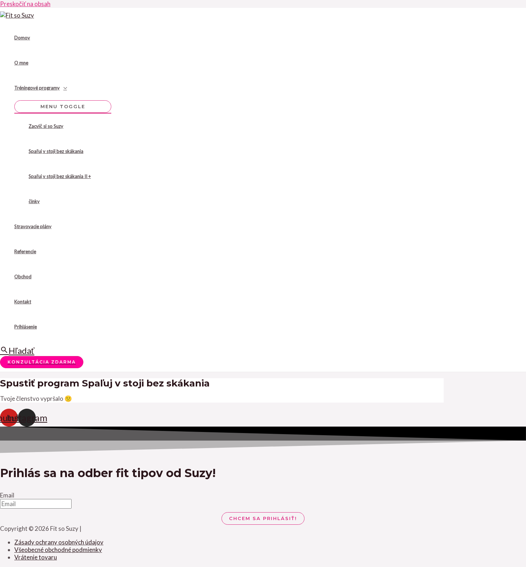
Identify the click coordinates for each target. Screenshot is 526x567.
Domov (22, 37)
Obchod (22, 276)
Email (7, 495)
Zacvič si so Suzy (46, 126)
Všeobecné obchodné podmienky (58, 549)
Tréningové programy (37, 88)
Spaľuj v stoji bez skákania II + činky (60, 188)
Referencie (25, 251)
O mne (21, 63)
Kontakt (22, 301)
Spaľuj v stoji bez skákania (56, 151)
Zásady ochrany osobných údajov (58, 542)
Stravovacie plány (33, 226)
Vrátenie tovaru (35, 557)
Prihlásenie (25, 327)
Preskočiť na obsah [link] (25, 4)
